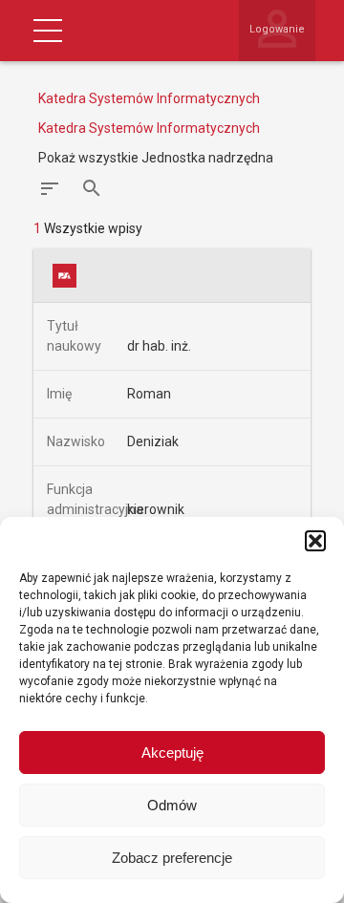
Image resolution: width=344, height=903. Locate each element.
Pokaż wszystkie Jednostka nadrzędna (155, 157)
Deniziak (153, 441)
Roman (149, 393)
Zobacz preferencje (172, 857)
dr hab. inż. (159, 346)
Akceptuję (172, 752)
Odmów (172, 805)
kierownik (155, 509)
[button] (315, 540)
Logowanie (277, 29)
